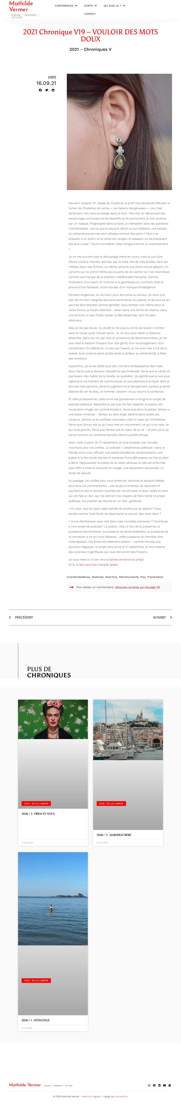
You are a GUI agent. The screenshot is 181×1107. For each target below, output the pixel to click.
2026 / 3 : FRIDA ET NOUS (38, 814)
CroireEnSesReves (78, 577)
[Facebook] (154, 1085)
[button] (40, 90)
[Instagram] (149, 1085)
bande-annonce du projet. (126, 559)
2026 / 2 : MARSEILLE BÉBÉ (114, 835)
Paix (143, 577)
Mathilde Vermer (21, 7)
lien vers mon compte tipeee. (98, 564)
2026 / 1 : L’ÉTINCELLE (35, 1020)
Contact (90, 13)
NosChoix (111, 577)
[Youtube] (164, 1085)
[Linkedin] (159, 1085)
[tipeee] (170, 1085)
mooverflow (121, 1096)
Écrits (88, 5)
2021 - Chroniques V (90, 49)
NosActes (98, 577)
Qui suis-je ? (112, 5)
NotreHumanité (129, 577)
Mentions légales (91, 1096)
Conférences (64, 5)
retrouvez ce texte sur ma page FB (137, 587)
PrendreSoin (155, 577)
